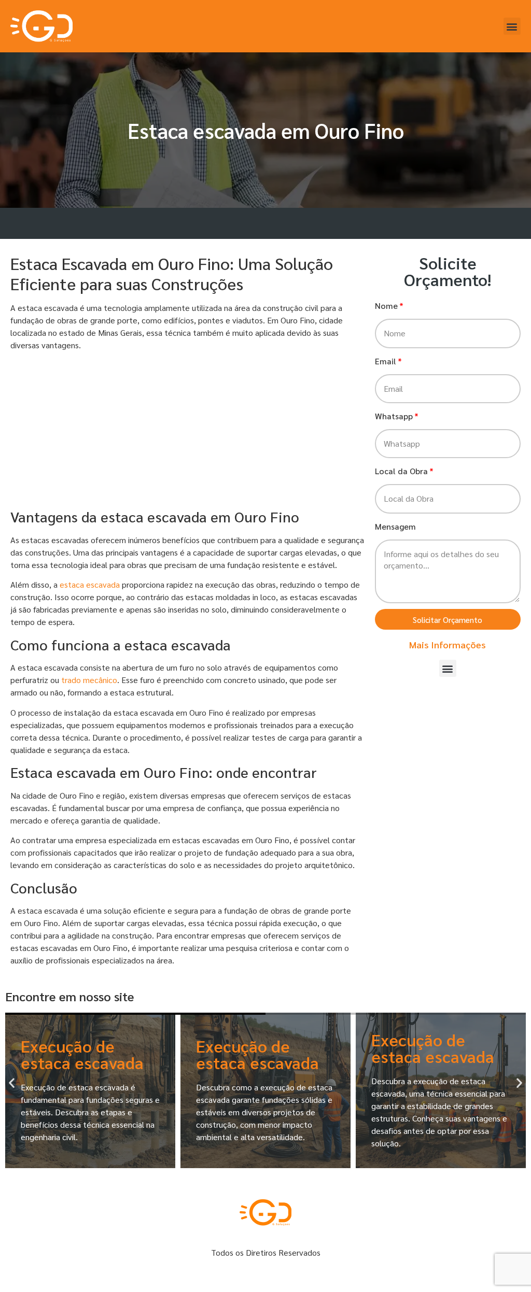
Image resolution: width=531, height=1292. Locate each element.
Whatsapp (394, 415)
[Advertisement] (187, 431)
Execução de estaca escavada (82, 1054)
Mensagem (395, 526)
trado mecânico (89, 679)
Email (385, 361)
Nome (386, 305)
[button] (512, 26)
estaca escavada (90, 584)
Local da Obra (401, 470)
